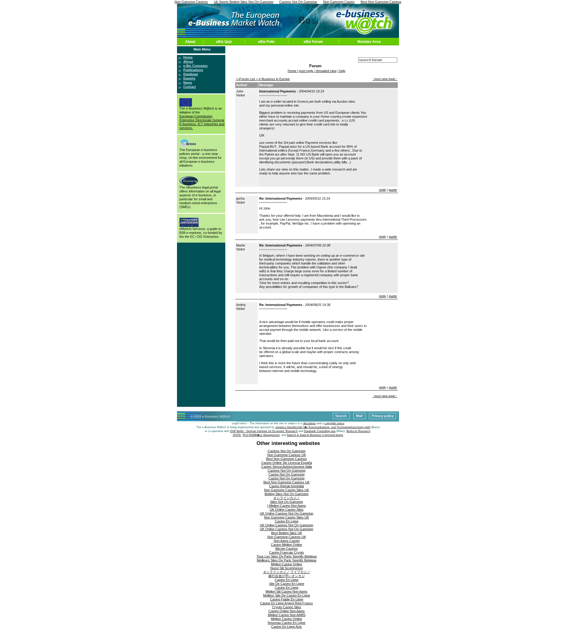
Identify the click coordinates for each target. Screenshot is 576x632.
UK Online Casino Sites (287, 509)
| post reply (305, 71)
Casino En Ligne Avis (286, 626)
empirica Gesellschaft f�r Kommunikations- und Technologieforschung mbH (322, 427)
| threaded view (325, 71)
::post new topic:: (385, 79)
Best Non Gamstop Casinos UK (286, 482)
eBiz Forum (313, 42)
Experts (189, 78)
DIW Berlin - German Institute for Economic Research (264, 431)
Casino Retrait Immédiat (286, 486)
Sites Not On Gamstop (286, 501)
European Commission (195, 116)
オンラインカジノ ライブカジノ (286, 572)
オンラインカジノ (286, 498)
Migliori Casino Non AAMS (286, 615)
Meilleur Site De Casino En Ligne (286, 595)
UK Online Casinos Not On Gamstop (286, 513)
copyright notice (334, 423)
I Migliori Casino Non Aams (286, 505)
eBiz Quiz (224, 42)
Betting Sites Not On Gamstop (286, 494)
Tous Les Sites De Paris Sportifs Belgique (286, 556)
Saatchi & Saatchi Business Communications (315, 435)
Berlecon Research (358, 431)
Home (188, 57)
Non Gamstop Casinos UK (286, 455)
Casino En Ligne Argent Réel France (286, 603)
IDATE (237, 435)
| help (341, 71)
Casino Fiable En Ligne (286, 599)
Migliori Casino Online (286, 564)
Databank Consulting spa (319, 431)
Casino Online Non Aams (286, 611)
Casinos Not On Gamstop (286, 451)
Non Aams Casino (287, 541)
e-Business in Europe (274, 79)
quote (393, 190)
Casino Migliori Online (286, 544)
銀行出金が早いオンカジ (286, 576)
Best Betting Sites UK (286, 533)
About (190, 42)
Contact (189, 87)
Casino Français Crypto (286, 552)
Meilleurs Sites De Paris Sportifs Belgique (286, 560)
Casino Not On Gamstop (286, 474)
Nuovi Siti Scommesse (286, 568)
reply (382, 190)
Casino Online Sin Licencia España (286, 462)
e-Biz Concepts (195, 66)
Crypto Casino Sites (286, 607)
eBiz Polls (266, 42)
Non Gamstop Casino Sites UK (286, 490)
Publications (193, 70)
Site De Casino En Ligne (286, 583)
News (187, 82)
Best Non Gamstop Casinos (286, 459)
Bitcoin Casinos (286, 548)
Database (190, 74)
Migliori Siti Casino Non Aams (287, 591)
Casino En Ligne (286, 521)
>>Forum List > (247, 79)
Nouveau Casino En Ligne (286, 622)
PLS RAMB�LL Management (261, 435)
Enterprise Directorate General (201, 120)
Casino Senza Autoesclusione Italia (286, 466)
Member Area (369, 42)
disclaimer (309, 423)
